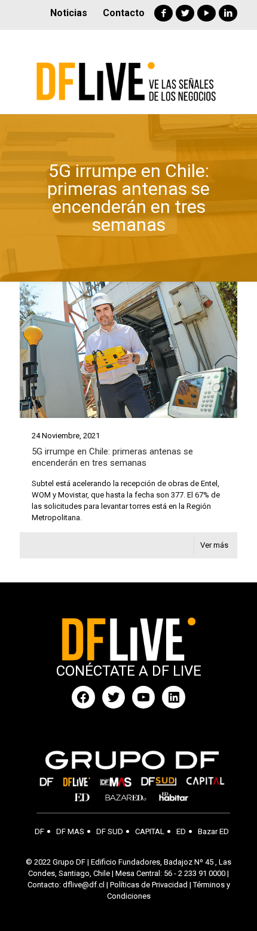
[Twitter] (185, 13)
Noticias (68, 13)
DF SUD (109, 831)
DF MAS (70, 831)
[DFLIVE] (128, 72)
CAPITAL (149, 831)
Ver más (214, 545)
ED (181, 831)
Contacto (124, 13)
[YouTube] (206, 13)
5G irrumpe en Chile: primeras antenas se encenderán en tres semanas (112, 457)
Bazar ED (213, 831)
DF (39, 831)
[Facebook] (163, 13)
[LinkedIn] (228, 13)
